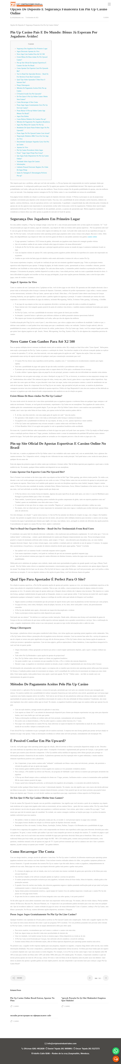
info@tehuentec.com (18, 17)
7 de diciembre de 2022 (31, 17)
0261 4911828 (38, 1049)
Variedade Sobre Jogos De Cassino (28, 161)
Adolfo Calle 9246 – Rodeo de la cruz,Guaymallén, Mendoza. (61, 1053)
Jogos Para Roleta (23, 116)
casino (106, 17)
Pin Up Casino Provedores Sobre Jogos (30, 150)
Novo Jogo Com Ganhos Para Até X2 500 (31, 54)
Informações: (21, 164)
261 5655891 (66, 1049)
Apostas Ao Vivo (22, 147)
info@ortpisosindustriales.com (61, 1043)
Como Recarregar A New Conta (27, 102)
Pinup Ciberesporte (23, 85)
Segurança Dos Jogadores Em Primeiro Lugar (32, 48)
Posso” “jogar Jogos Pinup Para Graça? (30, 153)
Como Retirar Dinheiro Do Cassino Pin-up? (31, 119)
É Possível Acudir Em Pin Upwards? (29, 94)
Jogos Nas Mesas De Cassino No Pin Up (30, 125)
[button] (115, 1051)
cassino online (92, 237)
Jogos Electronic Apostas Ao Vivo (28, 51)
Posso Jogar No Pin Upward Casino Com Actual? (33, 133)
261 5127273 (93, 1049)
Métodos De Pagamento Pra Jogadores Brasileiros (33, 122)
